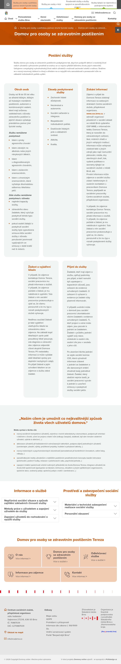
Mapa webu (51, 616)
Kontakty (112, 18)
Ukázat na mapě (15, 632)
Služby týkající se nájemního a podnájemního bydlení (103, 4)
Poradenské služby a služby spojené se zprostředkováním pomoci (77, 4)
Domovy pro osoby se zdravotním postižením (85, 18)
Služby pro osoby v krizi (51, 4)
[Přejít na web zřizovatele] (90, 618)
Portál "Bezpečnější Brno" (58, 635)
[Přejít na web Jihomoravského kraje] (109, 631)
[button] (30, 502)
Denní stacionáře (46, 18)
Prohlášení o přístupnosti (57, 622)
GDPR (49, 619)
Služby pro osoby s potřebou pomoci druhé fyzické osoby (25, 4)
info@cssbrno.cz (102, 12)
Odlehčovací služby (62, 18)
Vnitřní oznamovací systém (58, 632)
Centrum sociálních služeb (8, 4)
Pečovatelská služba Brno (24, 18)
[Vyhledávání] (114, 13)
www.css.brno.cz (94, 113)
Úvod (10, 18)
